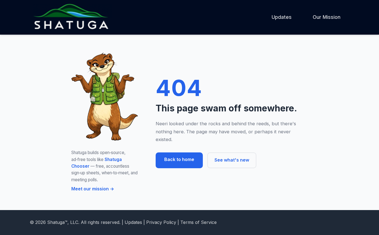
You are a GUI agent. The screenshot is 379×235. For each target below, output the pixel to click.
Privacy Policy (161, 222)
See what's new (231, 160)
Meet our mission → (92, 188)
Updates (282, 17)
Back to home (179, 159)
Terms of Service (198, 222)
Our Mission (326, 17)
